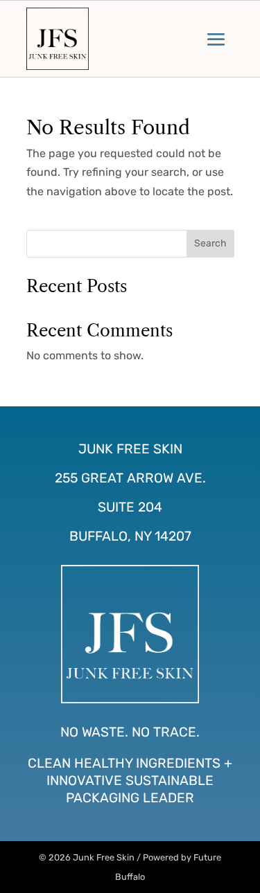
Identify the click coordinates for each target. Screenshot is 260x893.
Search (210, 243)
